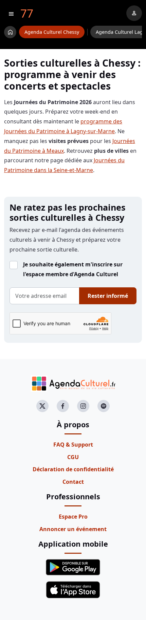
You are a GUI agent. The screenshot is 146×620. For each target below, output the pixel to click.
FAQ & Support (73, 444)
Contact (73, 481)
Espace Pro (73, 516)
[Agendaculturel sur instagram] (83, 406)
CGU (73, 457)
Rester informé (108, 296)
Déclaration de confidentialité (73, 469)
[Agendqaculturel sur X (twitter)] (42, 406)
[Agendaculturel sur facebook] (63, 406)
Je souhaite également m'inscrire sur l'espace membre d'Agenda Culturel (73, 269)
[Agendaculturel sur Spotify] (103, 406)
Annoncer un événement (73, 529)
